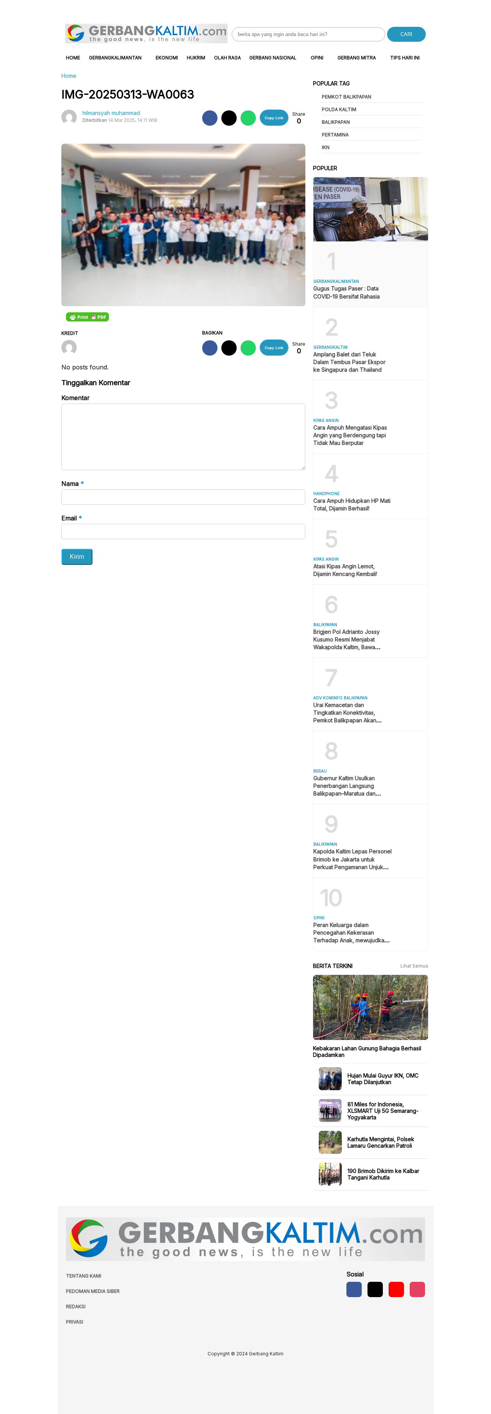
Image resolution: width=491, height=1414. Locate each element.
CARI (406, 34)
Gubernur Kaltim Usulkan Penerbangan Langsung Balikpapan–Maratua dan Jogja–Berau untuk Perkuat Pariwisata (347, 793)
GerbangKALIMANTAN (115, 58)
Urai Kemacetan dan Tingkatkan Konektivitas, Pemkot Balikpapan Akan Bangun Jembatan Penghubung (344, 720)
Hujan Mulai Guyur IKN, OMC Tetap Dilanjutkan (383, 1078)
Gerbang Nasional (273, 58)
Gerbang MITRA (357, 58)
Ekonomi (167, 58)
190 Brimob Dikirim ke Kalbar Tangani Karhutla (383, 1174)
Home (73, 58)
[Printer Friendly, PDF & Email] (87, 317)
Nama (72, 483)
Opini (317, 58)
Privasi (74, 1322)
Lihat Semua (414, 966)
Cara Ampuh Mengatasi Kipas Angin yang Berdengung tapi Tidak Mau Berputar (350, 435)
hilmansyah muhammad (111, 113)
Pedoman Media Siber (93, 1291)
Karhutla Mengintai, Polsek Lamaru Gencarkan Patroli (381, 1142)
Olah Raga (227, 58)
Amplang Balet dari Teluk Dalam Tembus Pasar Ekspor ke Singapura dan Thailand (349, 362)
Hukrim (196, 58)
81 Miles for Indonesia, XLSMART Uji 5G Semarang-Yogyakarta (383, 1110)
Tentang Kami (83, 1276)
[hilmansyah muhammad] (71, 348)
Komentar (75, 398)
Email (71, 518)
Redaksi (76, 1306)
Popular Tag (331, 83)
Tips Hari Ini (405, 58)
